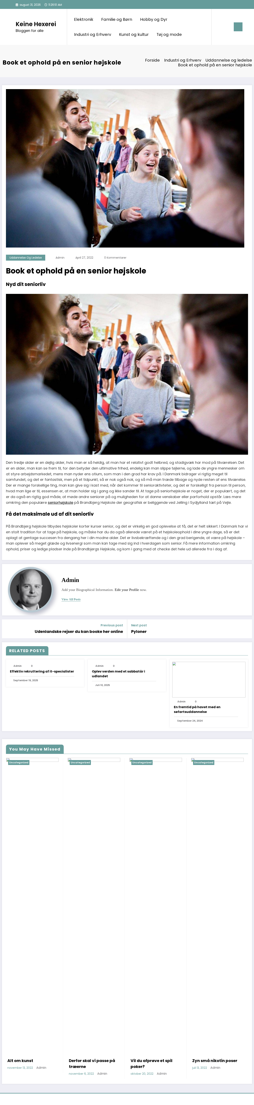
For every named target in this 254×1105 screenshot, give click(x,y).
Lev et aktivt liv (207, 1060)
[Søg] (218, 27)
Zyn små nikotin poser (153, 1060)
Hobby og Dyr (153, 19)
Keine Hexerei (36, 24)
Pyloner (139, 631)
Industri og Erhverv (92, 34)
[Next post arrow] (246, 629)
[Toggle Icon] (238, 26)
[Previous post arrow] (7, 629)
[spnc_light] (225, 26)
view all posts (71, 599)
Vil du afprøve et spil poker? (90, 1063)
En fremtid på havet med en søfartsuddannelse (197, 709)
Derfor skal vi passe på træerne (30, 1063)
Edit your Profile (127, 590)
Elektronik (83, 19)
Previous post (112, 625)
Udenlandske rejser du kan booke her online (79, 631)
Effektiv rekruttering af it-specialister (42, 671)
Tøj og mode (169, 34)
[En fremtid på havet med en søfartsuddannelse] (208, 679)
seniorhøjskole (60, 502)
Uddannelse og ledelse (26, 258)
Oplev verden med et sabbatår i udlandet (118, 673)
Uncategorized (18, 762)
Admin (60, 258)
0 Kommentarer (115, 258)
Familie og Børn (116, 19)
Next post (139, 625)
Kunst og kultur (134, 34)
